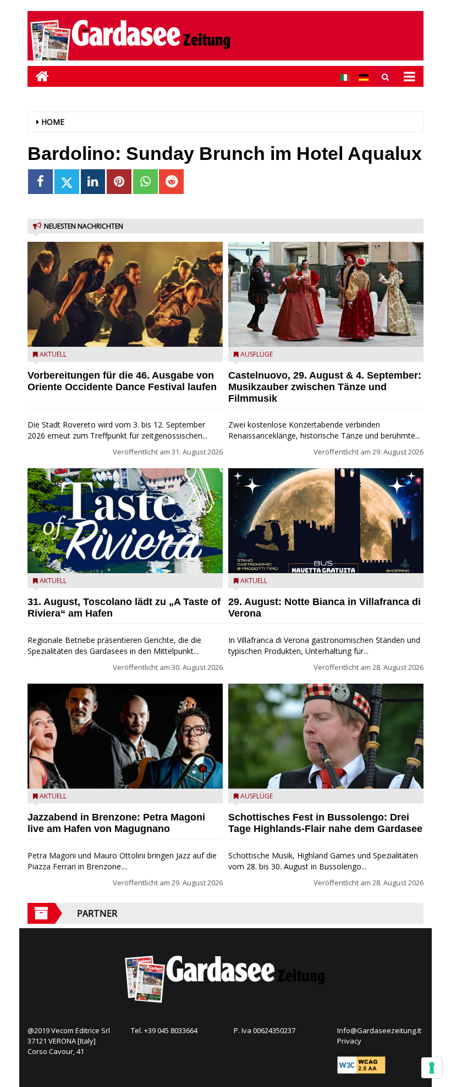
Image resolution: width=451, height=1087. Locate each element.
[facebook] (40, 181)
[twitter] (66, 181)
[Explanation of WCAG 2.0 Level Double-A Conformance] (361, 1064)
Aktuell (53, 354)
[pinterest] (119, 181)
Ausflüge (256, 354)
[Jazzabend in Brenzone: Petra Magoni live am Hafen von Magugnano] (125, 736)
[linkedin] (93, 181)
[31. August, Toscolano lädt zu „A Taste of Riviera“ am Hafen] (125, 520)
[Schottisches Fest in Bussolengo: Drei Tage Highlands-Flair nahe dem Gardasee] (326, 736)
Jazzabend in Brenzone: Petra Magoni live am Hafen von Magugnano (116, 823)
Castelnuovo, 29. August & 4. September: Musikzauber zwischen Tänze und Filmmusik (324, 387)
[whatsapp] (145, 181)
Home (52, 122)
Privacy (349, 1041)
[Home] (38, 76)
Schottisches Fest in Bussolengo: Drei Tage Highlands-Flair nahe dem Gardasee (325, 823)
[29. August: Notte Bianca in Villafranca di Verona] (326, 520)
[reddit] (171, 181)
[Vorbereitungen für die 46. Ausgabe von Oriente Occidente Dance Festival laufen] (125, 294)
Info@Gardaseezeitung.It (379, 1030)
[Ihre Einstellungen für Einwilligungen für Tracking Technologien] (431, 1067)
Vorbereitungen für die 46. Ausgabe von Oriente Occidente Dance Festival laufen (122, 381)
